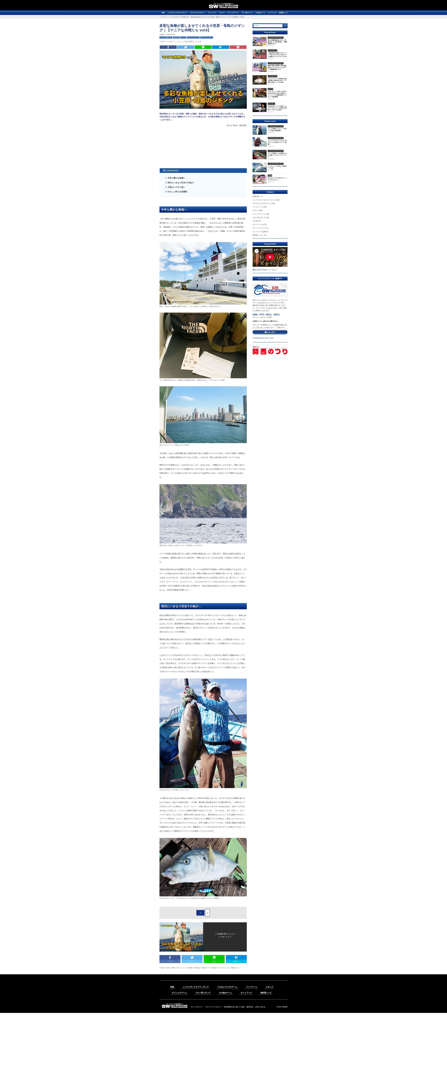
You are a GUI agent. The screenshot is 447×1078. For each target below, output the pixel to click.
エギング (222, 13)
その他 (257, 221)
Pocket (238, 47)
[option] (270, 311)
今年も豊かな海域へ (176, 178)
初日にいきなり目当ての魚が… (181, 183)
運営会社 (249, 1007)
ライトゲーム (212, 13)
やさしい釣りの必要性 (177, 192)
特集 (163, 13)
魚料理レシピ (283, 13)
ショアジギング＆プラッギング (177, 13)
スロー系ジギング (247, 13)
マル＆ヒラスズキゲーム (197, 13)
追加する (236, 961)
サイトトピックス (260, 228)
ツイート (185, 47)
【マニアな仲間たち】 (166, 37)
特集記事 (258, 196)
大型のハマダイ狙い (176, 187)
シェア (168, 47)
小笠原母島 (176, 37)
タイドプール (272, 13)
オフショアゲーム (233, 13)
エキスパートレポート (206, 37)
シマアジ (183, 37)
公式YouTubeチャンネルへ (266, 270)
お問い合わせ (260, 1007)
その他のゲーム (260, 13)
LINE (203, 47)
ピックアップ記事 (260, 232)
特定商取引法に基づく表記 (234, 1007)
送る (214, 961)
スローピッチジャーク (193, 37)
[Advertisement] (203, 149)
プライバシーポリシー (213, 1007)
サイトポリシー (197, 1007)
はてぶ (220, 47)
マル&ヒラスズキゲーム (227, 987)
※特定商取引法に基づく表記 (263, 338)
